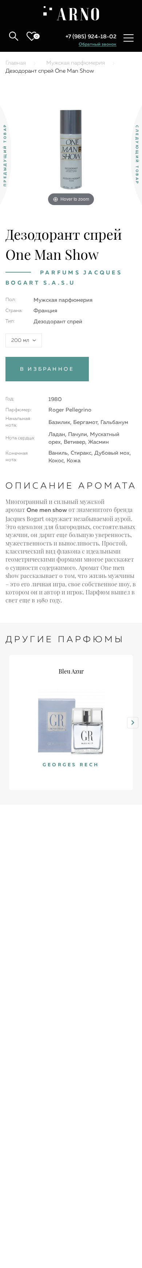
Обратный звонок (98, 44)
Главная (15, 63)
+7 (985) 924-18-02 (91, 36)
